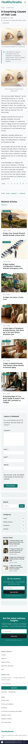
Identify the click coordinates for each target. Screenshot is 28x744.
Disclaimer (4, 707)
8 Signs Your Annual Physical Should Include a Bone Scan (14, 234)
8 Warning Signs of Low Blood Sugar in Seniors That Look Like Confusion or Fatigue (13, 399)
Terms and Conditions (7, 704)
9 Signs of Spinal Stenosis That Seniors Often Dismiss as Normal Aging (13, 365)
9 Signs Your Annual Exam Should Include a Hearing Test (16, 559)
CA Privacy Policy (6, 722)
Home (3, 7)
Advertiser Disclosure (7, 666)
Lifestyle (13, 529)
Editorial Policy (5, 662)
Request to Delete (6, 718)
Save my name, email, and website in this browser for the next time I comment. (14, 477)
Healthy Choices (13, 522)
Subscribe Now (14, 592)
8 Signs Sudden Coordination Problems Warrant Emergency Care (13, 266)
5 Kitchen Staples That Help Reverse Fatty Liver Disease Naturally (16, 542)
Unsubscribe (11, 692)
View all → (4, 205)
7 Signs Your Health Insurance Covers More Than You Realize (16, 567)
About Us (3, 658)
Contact (3, 655)
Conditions (10, 7)
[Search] (25, 2)
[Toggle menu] (21, 2)
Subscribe (14, 636)
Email (7, 193)
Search (21, 506)
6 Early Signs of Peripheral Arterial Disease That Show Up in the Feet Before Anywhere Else (13, 331)
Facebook (13, 193)
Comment (7, 430)
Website (6, 465)
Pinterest (22, 193)
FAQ (2, 669)
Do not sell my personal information (11, 711)
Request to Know (6, 715)
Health (13, 518)
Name (6, 449)
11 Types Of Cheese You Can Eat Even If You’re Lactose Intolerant (16, 550)
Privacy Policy (5, 700)
